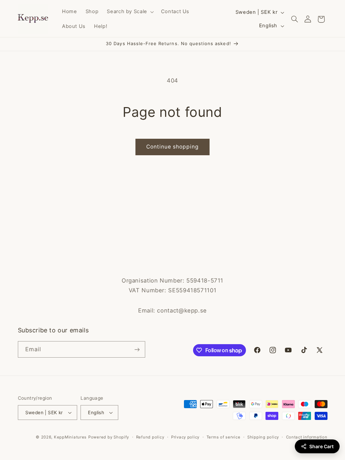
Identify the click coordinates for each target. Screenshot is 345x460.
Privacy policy (185, 437)
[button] (130, 11)
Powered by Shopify (108, 437)
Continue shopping (172, 146)
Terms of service (224, 437)
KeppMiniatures (70, 437)
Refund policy (150, 437)
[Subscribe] (137, 349)
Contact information (306, 437)
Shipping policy (263, 437)
